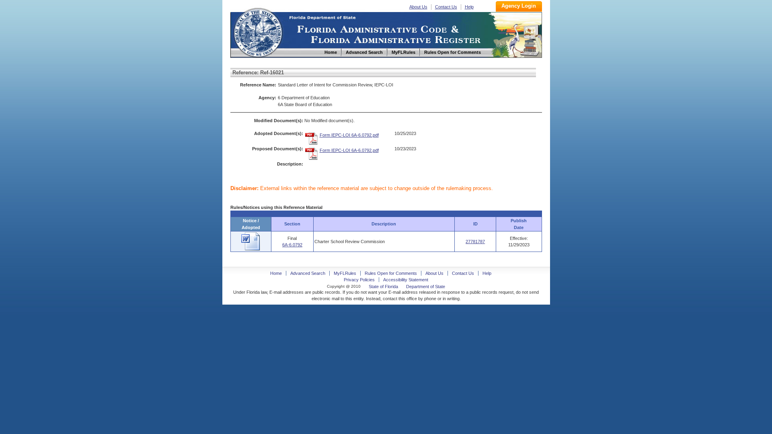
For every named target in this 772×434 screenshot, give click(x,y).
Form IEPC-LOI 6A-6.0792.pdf (349, 135)
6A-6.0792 (292, 244)
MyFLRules (345, 273)
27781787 (475, 241)
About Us (418, 6)
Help (469, 6)
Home (257, 31)
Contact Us (446, 6)
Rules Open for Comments (391, 273)
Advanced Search (307, 273)
